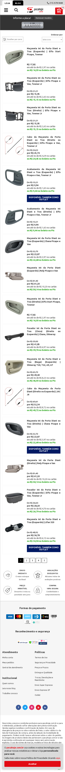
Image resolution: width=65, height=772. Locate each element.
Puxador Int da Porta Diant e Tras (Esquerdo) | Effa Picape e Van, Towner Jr (43, 493)
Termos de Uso (41, 657)
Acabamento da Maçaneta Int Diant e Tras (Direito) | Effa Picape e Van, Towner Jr (43, 211)
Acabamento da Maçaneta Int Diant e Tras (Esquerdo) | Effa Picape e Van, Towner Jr (43, 172)
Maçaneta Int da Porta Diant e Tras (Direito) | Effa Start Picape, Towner (43, 302)
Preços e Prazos (41, 667)
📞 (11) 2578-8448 (55, 3)
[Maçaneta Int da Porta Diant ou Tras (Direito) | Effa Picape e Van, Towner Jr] (14, 115)
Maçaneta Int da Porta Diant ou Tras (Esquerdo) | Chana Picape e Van (43, 241)
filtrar (5, 35)
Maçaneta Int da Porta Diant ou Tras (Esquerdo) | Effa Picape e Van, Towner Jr (43, 81)
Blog (18, 3)
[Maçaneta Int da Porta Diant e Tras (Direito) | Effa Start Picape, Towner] (14, 307)
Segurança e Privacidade (45, 662)
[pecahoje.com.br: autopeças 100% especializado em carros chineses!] (35, 10)
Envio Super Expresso (44, 685)
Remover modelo (44, 18)
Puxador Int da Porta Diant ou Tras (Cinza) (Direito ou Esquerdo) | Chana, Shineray (43, 331)
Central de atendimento (12, 667)
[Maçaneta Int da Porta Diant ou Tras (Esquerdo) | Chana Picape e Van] (14, 246)
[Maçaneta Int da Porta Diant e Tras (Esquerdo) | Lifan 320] (14, 527)
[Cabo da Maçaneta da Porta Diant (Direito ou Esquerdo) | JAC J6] (14, 396)
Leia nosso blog (8, 688)
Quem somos (8, 683)
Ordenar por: (57, 35)
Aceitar (32, 764)
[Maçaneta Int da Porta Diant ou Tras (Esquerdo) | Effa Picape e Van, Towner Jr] (14, 86)
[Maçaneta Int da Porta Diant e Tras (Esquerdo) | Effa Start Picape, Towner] (14, 56)
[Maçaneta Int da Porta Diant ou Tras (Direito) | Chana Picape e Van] (14, 429)
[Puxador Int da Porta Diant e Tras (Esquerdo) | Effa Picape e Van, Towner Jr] (14, 498)
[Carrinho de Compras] (59, 11)
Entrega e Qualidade (43, 672)
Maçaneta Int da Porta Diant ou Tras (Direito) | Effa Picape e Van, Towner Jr (43, 110)
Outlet (37, 695)
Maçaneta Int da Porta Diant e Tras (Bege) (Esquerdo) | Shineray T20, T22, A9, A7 (43, 362)
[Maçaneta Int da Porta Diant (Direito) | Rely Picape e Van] (14, 468)
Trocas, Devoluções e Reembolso (44, 679)
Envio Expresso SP (42, 690)
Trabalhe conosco (10, 693)
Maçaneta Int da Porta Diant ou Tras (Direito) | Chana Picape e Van (43, 424)
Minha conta (7, 657)
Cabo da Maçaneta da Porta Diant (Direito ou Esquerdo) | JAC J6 (43, 391)
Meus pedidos (8, 662)
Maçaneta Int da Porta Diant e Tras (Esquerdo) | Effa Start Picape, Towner (43, 51)
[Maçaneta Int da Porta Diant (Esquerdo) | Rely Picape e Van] (14, 276)
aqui (58, 758)
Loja (7, 3)
